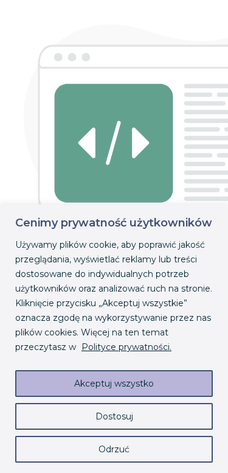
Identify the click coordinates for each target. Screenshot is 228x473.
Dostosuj (114, 416)
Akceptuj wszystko (114, 383)
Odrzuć (114, 449)
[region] (114, 339)
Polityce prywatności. (126, 347)
